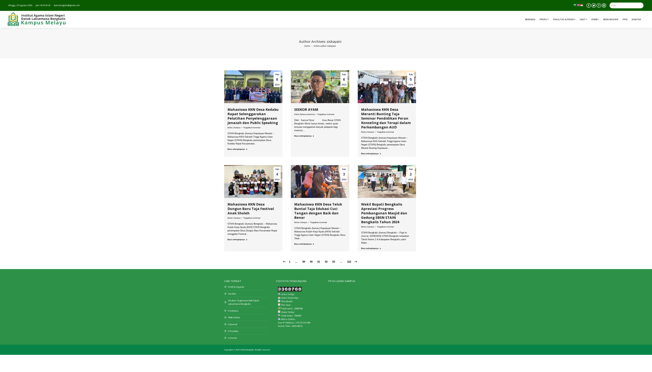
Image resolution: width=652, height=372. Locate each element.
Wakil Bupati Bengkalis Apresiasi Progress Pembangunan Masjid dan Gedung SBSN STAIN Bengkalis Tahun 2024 (384, 213)
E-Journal (232, 324)
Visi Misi (232, 293)
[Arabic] (574, 5)
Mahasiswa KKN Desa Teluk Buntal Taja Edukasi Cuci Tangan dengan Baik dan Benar (318, 211)
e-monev (232, 337)
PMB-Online (234, 317)
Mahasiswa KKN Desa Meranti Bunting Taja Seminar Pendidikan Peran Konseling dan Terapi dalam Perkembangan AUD (386, 118)
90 (311, 261)
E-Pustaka (233, 331)
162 (349, 261)
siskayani (334, 41)
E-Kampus (233, 310)
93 (333, 261)
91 (318, 261)
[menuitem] (565, 19)
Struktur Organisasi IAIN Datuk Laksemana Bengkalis (243, 302)
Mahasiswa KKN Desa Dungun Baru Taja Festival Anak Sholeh (251, 208)
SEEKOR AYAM (306, 109)
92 (326, 261)
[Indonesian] (581, 5)
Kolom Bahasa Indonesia (304, 114)
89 (303, 261)
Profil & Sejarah (236, 286)
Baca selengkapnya (236, 149)
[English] (578, 5)
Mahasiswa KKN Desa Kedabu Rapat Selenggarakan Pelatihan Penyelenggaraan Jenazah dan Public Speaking (253, 116)
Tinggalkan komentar (251, 128)
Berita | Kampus (234, 128)
